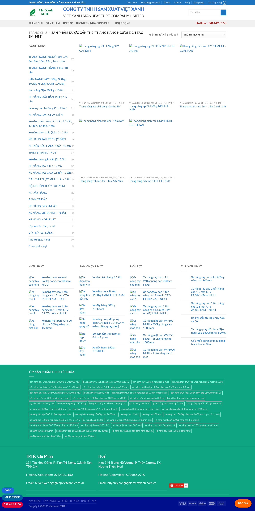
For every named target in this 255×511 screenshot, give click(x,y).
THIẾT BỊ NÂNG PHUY (42, 152)
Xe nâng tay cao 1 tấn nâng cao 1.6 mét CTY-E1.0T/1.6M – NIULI (207, 292)
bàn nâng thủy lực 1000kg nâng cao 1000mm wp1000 (99, 398)
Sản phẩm (53, 23)
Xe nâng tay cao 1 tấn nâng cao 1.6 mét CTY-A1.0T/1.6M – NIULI (207, 306)
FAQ (187, 3)
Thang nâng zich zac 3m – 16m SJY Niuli (101, 181)
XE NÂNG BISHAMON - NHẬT (47, 212)
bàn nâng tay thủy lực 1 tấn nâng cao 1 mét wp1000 (197, 382)
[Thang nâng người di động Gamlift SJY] (102, 72)
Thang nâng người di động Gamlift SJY (100, 106)
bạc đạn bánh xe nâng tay (42, 404)
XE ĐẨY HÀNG (38, 192)
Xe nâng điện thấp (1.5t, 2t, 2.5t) (48, 132)
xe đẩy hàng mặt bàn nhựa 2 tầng (46, 436)
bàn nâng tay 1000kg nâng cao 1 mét (151, 382)
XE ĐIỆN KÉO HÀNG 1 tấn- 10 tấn (50, 146)
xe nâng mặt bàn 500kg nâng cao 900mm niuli (129, 420)
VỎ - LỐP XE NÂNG (41, 233)
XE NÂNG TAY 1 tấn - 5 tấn (45, 166)
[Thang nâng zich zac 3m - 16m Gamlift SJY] (203, 72)
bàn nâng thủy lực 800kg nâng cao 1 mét (49, 398)
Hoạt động (122, 23)
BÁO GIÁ (243, 503)
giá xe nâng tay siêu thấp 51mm (168, 404)
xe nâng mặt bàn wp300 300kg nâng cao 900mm (54, 425)
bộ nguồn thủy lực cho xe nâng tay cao (107, 404)
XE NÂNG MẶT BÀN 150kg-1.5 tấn (48, 99)
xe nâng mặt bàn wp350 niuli (95, 425)
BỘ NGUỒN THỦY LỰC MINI (47, 186)
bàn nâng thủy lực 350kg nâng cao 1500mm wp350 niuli (139, 393)
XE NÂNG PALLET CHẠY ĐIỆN (47, 139)
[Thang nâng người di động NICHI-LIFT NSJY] (152, 72)
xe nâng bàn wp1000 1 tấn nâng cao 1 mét (50, 414)
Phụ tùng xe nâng (39, 239)
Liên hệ (177, 3)
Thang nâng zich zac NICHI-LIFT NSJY (150, 181)
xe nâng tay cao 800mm (41, 431)
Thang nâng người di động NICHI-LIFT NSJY (150, 108)
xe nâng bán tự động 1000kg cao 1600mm (95, 414)
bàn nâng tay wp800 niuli (96, 393)
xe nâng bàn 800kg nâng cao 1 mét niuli (139, 409)
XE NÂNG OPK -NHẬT (43, 206)
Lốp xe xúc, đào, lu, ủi (42, 226)
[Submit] (223, 12)
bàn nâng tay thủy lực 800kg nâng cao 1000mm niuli (55, 393)
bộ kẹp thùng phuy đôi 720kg (71, 404)
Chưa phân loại (38, 246)
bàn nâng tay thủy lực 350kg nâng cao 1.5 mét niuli (54, 387)
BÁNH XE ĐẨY (38, 199)
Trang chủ (36, 23)
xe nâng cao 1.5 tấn (129, 414)
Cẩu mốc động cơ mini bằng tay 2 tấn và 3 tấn (208, 342)
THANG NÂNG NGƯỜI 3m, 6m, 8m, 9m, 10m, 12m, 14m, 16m (48, 59)
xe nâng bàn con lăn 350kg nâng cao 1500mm (184, 409)
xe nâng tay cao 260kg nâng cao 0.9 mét (198, 425)
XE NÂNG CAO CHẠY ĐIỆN (46, 114)
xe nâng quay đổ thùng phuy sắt (160, 425)
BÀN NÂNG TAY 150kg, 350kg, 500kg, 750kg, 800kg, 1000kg (47, 81)
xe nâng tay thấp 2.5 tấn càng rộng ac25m (132, 431)
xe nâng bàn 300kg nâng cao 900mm (48, 409)
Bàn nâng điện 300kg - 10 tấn (46, 90)
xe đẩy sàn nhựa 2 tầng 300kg (79, 436)
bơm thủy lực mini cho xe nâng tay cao (185, 398)
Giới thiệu (132, 3)
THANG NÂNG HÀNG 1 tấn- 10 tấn (48, 70)
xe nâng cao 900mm (151, 414)
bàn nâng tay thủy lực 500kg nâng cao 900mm (105, 387)
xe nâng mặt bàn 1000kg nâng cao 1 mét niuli (177, 420)
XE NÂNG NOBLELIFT (42, 219)
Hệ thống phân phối (150, 3)
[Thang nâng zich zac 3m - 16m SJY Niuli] (102, 147)
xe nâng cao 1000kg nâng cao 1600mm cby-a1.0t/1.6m (192, 414)
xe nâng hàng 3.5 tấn (93, 420)
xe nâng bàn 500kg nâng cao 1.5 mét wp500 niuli (93, 409)
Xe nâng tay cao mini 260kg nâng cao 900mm (207, 279)
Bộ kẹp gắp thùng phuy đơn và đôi (208, 320)
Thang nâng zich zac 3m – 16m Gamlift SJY (203, 106)
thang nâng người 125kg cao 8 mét (204, 404)
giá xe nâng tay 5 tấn (139, 404)
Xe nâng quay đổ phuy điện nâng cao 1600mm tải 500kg (208, 331)
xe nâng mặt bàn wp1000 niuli (127, 425)
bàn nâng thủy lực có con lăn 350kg (147, 398)
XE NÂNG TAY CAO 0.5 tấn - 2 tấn (50, 172)
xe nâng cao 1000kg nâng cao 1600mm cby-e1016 (55, 420)
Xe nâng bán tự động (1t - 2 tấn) (48, 108)
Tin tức (167, 3)
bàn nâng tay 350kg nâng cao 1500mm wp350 (106, 382)
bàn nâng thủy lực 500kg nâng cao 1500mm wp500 (196, 393)
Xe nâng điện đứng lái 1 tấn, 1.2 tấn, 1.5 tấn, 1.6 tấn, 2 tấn (50, 123)
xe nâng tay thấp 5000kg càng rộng (173, 431)
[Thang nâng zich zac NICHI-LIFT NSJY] (152, 147)
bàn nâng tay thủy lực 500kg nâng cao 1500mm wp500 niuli (160, 387)
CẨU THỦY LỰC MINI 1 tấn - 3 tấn (50, 179)
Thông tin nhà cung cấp (92, 23)
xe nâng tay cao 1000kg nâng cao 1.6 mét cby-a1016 (82, 431)
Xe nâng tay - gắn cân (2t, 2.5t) (47, 159)
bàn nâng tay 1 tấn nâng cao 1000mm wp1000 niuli (55, 382)
